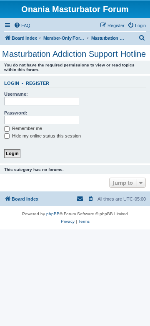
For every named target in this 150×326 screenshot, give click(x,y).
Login (11, 83)
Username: (16, 94)
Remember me (26, 128)
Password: (16, 112)
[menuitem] (22, 25)
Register (37, 83)
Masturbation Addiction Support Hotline (74, 54)
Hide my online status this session (46, 135)
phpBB (53, 213)
